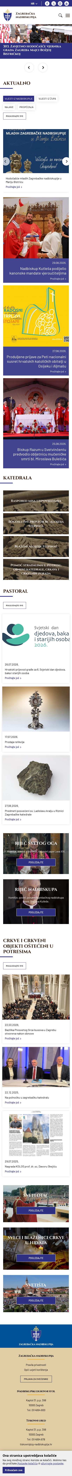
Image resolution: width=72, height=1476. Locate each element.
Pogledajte (36, 862)
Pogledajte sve (14, 116)
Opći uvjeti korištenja (36, 1369)
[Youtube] (66, 3)
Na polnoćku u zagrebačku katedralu (27, 1097)
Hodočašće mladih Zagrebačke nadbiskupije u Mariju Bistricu (34, 180)
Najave (9, 107)
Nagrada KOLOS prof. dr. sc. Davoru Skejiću (31, 1166)
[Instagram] (60, 3)
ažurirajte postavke (52, 1463)
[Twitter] (53, 3)
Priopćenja (26, 107)
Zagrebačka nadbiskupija (26, 15)
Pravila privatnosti (36, 1364)
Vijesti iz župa (47, 98)
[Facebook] (47, 3)
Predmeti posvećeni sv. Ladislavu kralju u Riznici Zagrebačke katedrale (34, 812)
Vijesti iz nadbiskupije (19, 98)
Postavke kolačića (27, 1463)
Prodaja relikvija (14, 742)
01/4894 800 (38, 1410)
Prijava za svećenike (36, 1379)
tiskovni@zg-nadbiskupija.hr (36, 1444)
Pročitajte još (13, 186)
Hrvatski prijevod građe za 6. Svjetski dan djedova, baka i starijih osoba (35, 671)
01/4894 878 (38, 1439)
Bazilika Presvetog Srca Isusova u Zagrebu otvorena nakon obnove (30, 1031)
